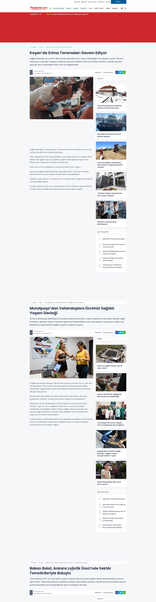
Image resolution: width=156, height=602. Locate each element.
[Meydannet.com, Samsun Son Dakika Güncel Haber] (39, 8)
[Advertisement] (78, 29)
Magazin (115, 8)
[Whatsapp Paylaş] (124, 72)
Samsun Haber (58, 8)
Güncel (68, 8)
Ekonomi (84, 8)
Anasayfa (34, 47)
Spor (90, 8)
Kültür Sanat (98, 8)
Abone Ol (98, 72)
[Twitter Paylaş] (120, 72)
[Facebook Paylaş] (117, 72)
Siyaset (75, 8)
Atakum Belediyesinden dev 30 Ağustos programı (68, 14)
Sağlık (107, 8)
